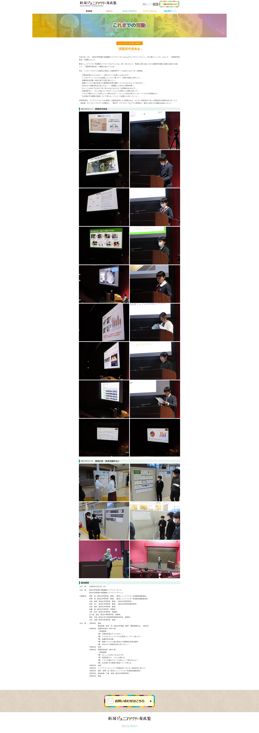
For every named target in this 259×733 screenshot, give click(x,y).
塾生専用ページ (170, 11)
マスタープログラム (129, 11)
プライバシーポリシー (129, 726)
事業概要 (89, 11)
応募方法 (109, 11)
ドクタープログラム (149, 11)
